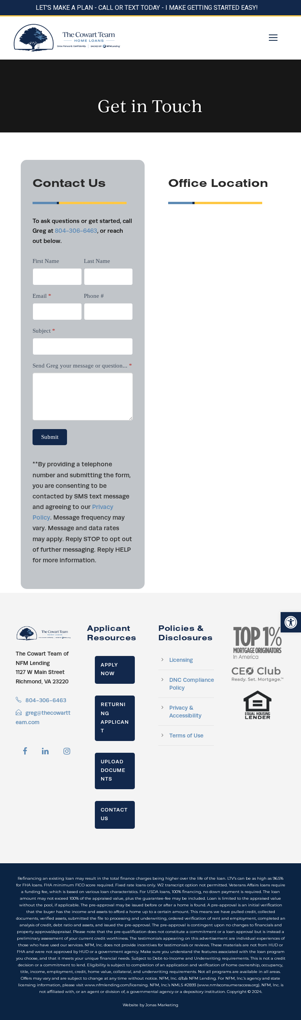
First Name (46, 261)
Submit (49, 437)
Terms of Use (186, 735)
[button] (291, 622)
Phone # (94, 296)
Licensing (181, 660)
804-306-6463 (76, 230)
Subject (44, 331)
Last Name (97, 261)
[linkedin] (45, 751)
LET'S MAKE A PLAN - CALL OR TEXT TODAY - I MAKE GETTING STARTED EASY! (147, 7)
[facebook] (25, 751)
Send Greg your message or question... (82, 365)
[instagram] (66, 751)
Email (42, 296)
